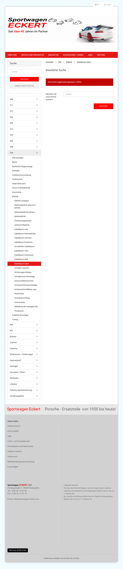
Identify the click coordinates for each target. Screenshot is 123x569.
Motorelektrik (20, 216)
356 (11, 99)
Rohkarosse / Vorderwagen (21, 354)
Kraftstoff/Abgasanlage (22, 166)
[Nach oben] (114, 564)
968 (11, 147)
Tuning (15, 319)
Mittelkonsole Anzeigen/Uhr (26, 306)
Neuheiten (53, 55)
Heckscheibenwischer (23, 281)
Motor (14, 162)
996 (11, 324)
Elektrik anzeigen (21, 201)
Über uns (12, 55)
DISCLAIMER (13, 431)
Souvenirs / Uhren (17, 372)
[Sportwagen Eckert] (62, 29)
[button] (97, 4)
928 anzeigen (17, 158)
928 (11, 153)
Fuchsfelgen (13, 467)
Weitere (101, 55)
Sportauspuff (15, 360)
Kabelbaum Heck (21, 264)
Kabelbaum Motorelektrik (25, 233)
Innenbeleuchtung (22, 298)
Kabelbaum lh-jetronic (23, 242)
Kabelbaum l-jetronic (23, 238)
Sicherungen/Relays (23, 272)
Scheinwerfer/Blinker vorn (25, 289)
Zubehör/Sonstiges (20, 315)
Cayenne (13, 348)
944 (11, 141)
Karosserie (16, 192)
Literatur (13, 384)
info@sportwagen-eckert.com (26, 499)
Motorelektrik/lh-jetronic (24, 212)
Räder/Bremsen (19, 183)
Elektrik (15, 196)
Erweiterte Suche (24, 86)
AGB (9, 436)
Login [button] (108, 4)
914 (11, 129)
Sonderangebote (17, 396)
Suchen (103, 106)
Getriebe (15, 171)
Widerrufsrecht (14, 426)
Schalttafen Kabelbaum (24, 246)
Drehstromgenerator (23, 221)
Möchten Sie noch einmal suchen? (51, 97)
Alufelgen (14, 366)
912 (11, 111)
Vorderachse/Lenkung (21, 175)
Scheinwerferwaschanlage (25, 285)
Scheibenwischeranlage (24, 276)
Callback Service (15, 451)
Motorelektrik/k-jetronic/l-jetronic (25, 206)
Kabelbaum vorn (21, 229)
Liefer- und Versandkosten (19, 441)
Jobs (90, 55)
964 (11, 117)
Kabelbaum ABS (21, 259)
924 (11, 135)
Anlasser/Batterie (21, 225)
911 (11, 105)
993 (11, 123)
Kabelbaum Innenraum (24, 255)
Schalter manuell (21, 268)
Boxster (13, 336)
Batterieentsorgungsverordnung (21, 461)
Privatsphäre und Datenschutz (20, 446)
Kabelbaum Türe (21, 251)
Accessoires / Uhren (73, 55)
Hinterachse (17, 179)
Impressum (12, 456)
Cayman (13, 342)
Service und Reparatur (32, 55)
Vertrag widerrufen (18, 550)
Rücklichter (19, 293)
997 (11, 330)
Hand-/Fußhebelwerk (21, 188)
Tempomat (19, 311)
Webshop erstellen (52, 558)
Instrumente (19, 302)
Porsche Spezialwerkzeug (21, 390)
